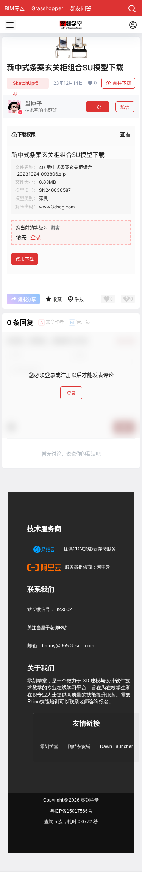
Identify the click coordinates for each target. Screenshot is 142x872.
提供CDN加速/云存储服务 (89, 549)
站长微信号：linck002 (49, 609)
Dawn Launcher (116, 746)
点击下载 (25, 259)
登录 (35, 237)
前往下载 (122, 83)
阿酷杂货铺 (79, 746)
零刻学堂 (49, 746)
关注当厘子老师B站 (47, 627)
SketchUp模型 (26, 84)
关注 (100, 107)
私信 (125, 107)
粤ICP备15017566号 (71, 811)
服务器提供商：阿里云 (87, 567)
